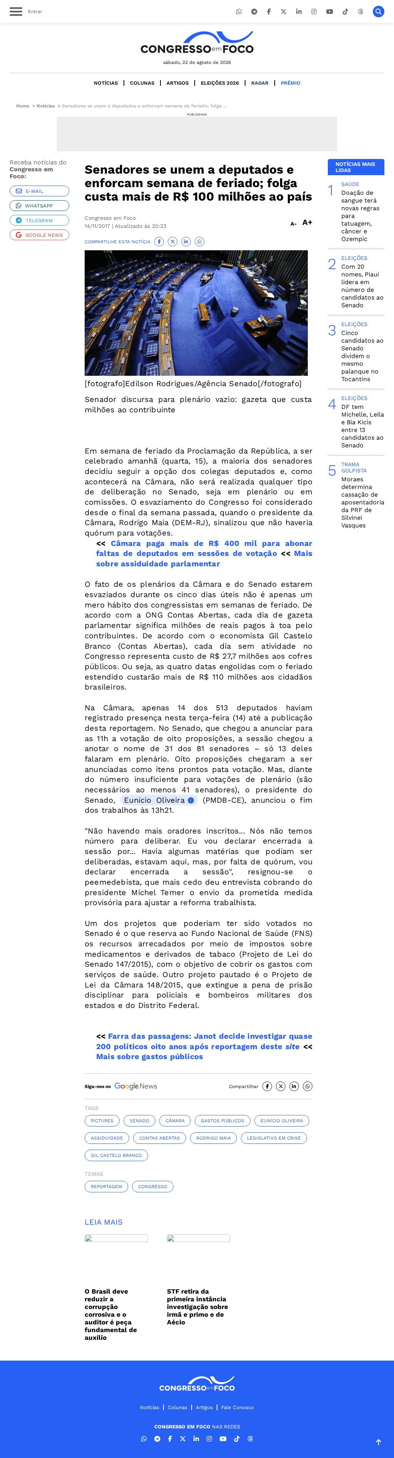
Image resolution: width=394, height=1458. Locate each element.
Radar (260, 83)
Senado (139, 1120)
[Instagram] (314, 11)
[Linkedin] (299, 11)
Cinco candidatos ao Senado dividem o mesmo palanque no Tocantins (362, 356)
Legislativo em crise (274, 1138)
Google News (44, 235)
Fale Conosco (237, 1407)
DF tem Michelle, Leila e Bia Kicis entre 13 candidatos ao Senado (362, 426)
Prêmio (291, 83)
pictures (102, 1120)
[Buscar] (378, 11)
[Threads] (360, 11)
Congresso (152, 1186)
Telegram (39, 220)
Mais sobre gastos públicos (149, 1056)
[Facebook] (269, 11)
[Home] (197, 42)
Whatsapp (39, 206)
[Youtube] (329, 11)
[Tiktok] (345, 11)
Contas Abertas (159, 1138)
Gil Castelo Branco (116, 1155)
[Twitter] (283, 11)
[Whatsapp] (239, 11)
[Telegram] (254, 11)
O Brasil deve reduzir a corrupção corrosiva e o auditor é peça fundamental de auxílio (111, 1314)
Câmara (175, 1120)
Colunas (142, 83)
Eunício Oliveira (154, 800)
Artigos (178, 83)
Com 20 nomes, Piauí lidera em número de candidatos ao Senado (362, 286)
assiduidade (107, 1138)
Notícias (106, 83)
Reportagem (106, 1186)
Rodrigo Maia (213, 1138)
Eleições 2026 (220, 83)
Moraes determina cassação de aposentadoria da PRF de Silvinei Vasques (362, 502)
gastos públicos (222, 1120)
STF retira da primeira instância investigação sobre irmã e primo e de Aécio (197, 1306)
